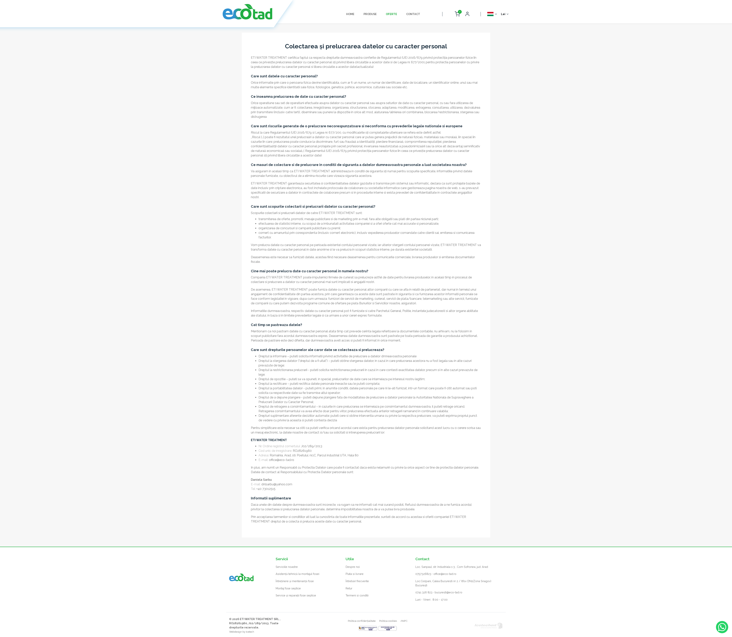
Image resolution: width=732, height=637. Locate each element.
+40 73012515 (265, 489)
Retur (349, 588)
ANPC (404, 620)
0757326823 (423, 573)
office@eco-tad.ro (281, 460)
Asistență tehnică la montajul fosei (297, 573)
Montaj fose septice (288, 588)
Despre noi (353, 566)
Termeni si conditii (357, 595)
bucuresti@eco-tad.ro (448, 592)
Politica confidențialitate (362, 620)
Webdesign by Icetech (241, 631)
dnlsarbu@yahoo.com (276, 484)
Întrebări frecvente (357, 581)
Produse (370, 14)
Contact (413, 14)
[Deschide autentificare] (467, 14)
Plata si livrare (355, 573)
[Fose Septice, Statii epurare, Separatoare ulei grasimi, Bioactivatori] (247, 11)
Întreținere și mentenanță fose (295, 581)
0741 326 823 (423, 592)
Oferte (391, 14)
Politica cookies (388, 620)
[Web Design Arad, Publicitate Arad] (488, 625)
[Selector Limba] (492, 14)
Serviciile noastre (287, 566)
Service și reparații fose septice (296, 595)
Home (350, 14)
